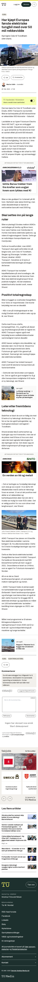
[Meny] (34, 4)
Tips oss (31, 885)
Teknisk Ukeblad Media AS (20, 971)
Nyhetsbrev (6, 928)
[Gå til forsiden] (4, 4)
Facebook (6, 916)
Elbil (4, 14)
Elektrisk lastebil (16, 658)
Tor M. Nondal (7, 905)
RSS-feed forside (9, 912)
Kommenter (18, 77)
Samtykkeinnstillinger (10, 933)
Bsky (4, 924)
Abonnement (7, 957)
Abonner (26, 4)
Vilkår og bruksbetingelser (12, 937)
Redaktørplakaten (19, 949)
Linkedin (5, 920)
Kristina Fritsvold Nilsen (12, 897)
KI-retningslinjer (8, 941)
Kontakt (5, 963)
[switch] (32, 100)
